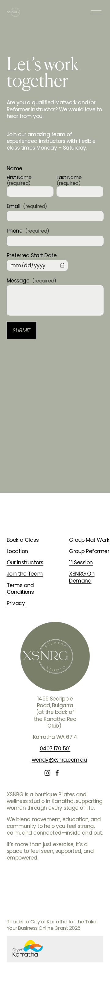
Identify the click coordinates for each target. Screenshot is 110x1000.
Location (17, 551)
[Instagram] (47, 773)
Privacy (16, 603)
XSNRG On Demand (81, 577)
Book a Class (23, 540)
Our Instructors (25, 562)
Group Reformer (89, 551)
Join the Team (25, 573)
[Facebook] (57, 773)
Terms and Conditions (20, 589)
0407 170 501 (55, 748)
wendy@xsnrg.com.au (59, 759)
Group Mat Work (89, 540)
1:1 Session (81, 562)
